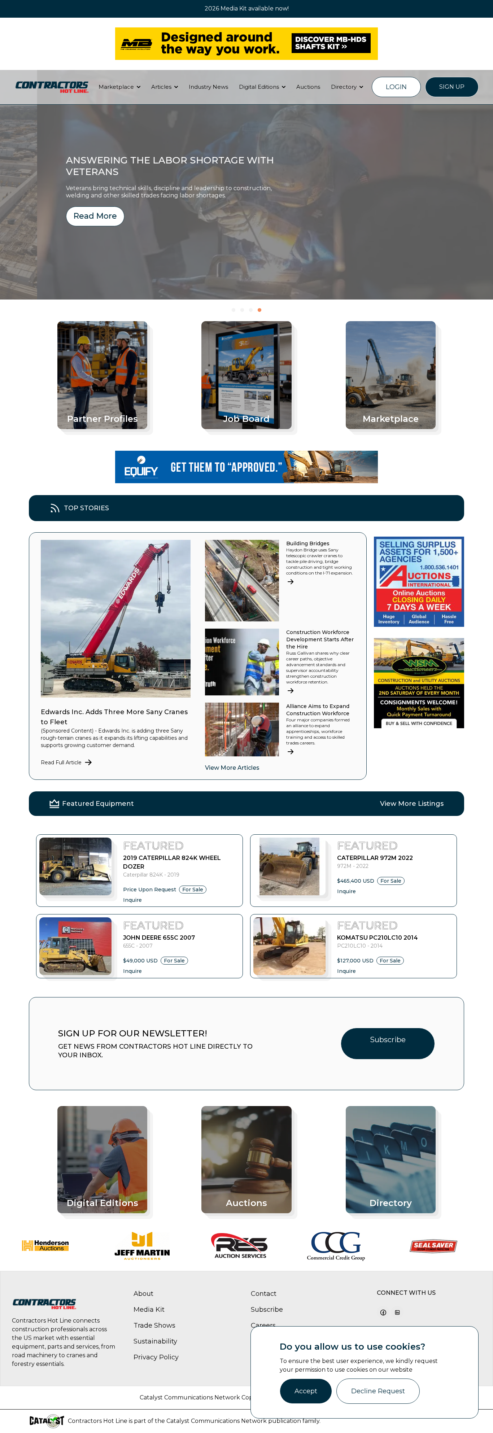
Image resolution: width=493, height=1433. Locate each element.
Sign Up (451, 86)
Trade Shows (154, 1325)
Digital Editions (259, 86)
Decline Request (378, 1391)
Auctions (308, 86)
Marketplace (116, 86)
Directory (344, 86)
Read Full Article (61, 762)
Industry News (208, 86)
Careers (263, 1325)
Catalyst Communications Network (216, 1420)
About (143, 1294)
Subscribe (388, 1039)
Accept (306, 1391)
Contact (263, 1294)
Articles (161, 86)
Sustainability (155, 1341)
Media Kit (149, 1310)
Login (396, 87)
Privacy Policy (156, 1357)
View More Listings (412, 804)
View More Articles (232, 767)
